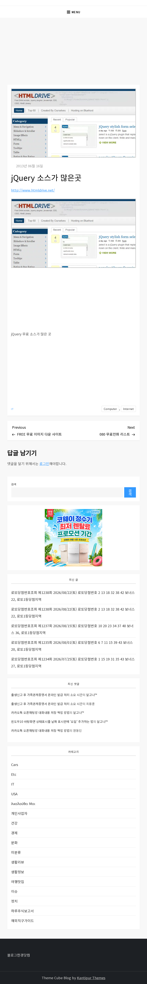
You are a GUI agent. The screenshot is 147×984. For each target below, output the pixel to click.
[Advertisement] (73, 46)
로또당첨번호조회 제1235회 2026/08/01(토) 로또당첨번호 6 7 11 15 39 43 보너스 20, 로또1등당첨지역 (72, 646)
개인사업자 (19, 813)
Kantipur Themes (91, 977)
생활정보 (17, 871)
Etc (13, 774)
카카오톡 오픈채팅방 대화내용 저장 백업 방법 (40, 712)
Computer (110, 409)
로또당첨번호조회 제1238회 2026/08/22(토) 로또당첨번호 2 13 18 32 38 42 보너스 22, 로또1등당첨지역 (73, 596)
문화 (14, 842)
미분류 (16, 852)
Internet (128, 409)
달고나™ (91, 694)
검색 (13, 484)
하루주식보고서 (22, 910)
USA (14, 793)
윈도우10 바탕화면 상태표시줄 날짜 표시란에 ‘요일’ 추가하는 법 (52, 721)
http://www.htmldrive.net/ (33, 190)
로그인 (44, 463)
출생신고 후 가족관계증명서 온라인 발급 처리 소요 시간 (46, 694)
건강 (14, 823)
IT (12, 409)
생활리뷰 (17, 862)
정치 (14, 901)
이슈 (14, 891)
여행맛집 (17, 881)
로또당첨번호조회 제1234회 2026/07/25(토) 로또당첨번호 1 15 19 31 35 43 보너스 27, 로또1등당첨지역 (73, 662)
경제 (14, 832)
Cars (14, 764)
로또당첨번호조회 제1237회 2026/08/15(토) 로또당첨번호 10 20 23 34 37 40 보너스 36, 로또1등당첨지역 (72, 629)
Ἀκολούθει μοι (23, 803)
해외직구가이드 (22, 920)
